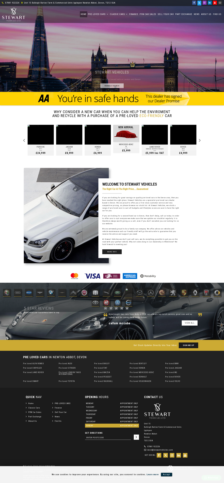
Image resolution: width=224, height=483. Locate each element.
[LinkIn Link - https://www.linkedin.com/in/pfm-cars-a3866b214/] (210, 3)
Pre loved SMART (31, 381)
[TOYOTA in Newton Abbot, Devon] (95, 303)
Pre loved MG (171, 372)
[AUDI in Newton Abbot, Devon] (18, 293)
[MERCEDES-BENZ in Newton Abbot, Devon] (151, 293)
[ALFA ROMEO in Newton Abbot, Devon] (6, 293)
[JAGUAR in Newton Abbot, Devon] (106, 293)
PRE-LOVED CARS (97, 14)
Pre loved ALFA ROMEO (33, 363)
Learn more (153, 474)
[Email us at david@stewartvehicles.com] (220, 3)
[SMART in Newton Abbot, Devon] (217, 293)
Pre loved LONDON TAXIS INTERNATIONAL (70, 373)
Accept (166, 474)
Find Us (217, 14)
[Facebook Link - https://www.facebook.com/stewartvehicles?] (194, 3)
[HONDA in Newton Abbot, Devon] (95, 293)
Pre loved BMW (172, 363)
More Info (112, 252)
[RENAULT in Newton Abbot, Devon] (195, 293)
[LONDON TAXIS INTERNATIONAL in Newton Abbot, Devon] (128, 293)
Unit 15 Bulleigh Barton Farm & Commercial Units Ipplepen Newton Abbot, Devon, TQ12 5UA (69, 3)
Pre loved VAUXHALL (103, 381)
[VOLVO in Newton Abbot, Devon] (128, 303)
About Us (206, 14)
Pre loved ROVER (173, 377)
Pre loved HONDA (137, 368)
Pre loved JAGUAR (173, 368)
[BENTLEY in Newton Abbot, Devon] (40, 293)
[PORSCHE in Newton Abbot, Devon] (184, 293)
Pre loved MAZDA (102, 372)
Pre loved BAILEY (102, 363)
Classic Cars (117, 14)
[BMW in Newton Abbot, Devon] (51, 293)
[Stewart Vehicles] (13, 15)
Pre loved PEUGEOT (103, 377)
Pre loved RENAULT (138, 377)
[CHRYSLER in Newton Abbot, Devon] (62, 293)
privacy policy (50, 466)
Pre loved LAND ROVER (33, 372)
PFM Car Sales (148, 14)
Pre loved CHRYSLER (32, 368)
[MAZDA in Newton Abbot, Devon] (140, 293)
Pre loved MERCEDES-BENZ (142, 372)
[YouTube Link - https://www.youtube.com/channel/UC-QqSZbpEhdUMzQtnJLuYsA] (215, 3)
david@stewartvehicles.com (160, 450)
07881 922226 (12, 3)
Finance (133, 14)
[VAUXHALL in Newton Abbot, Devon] (106, 303)
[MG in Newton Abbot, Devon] (162, 293)
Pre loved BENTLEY (138, 363)
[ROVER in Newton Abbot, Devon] (206, 293)
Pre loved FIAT (100, 368)
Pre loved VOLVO (172, 381)
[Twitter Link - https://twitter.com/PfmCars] (199, 3)
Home (83, 14)
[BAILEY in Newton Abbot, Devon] (29, 293)
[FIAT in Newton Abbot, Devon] (84, 293)
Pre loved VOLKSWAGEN (140, 381)
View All (189, 319)
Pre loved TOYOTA (67, 381)
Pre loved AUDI (65, 363)
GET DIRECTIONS (94, 433)
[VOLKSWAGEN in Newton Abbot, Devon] (117, 303)
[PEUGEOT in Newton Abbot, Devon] (173, 293)
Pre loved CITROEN (67, 368)
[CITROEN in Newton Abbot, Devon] (73, 293)
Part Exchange (183, 14)
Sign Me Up (188, 345)
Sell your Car (166, 14)
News (197, 14)
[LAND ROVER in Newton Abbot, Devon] (117, 293)
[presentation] (24, 140)
